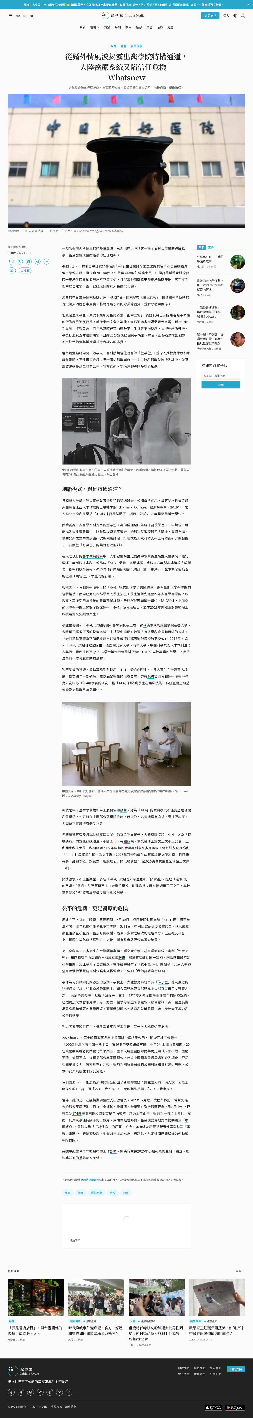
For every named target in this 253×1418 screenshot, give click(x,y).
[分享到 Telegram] (38, 262)
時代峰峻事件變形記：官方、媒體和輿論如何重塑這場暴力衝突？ (95, 1330)
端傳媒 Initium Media (33, 1406)
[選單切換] (98, 27)
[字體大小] (18, 16)
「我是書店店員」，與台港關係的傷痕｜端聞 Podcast (210, 312)
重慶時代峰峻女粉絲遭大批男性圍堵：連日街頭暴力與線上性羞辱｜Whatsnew (156, 1333)
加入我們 (215, 1368)
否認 (185, 1057)
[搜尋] (241, 15)
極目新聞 (139, 919)
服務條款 (71, 1406)
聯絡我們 (200, 1368)
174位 (76, 1113)
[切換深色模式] (234, 15)
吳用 (70, 1339)
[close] (249, 4)
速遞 (126, 1192)
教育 (113, 46)
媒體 (150, 676)
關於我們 (184, 1368)
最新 (201, 247)
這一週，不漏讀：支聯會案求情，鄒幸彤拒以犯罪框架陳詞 (210, 338)
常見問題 (184, 1374)
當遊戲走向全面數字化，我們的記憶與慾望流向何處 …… (210, 285)
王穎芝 (132, 1345)
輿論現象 (136, 46)
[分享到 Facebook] (29, 262)
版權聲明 (200, 1374)
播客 (12, 1321)
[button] (93, 27)
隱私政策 (56, 1406)
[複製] (11, 262)
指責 (79, 341)
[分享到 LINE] (46, 262)
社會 (123, 46)
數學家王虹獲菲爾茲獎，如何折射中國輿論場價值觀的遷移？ (216, 1330)
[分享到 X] (20, 262)
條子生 (163, 981)
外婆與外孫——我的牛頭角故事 (210, 259)
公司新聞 (215, 1374)
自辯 (167, 321)
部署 (113, 1151)
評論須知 (75, 1240)
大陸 (113, 1192)
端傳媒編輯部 (91, 1179)
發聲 (123, 810)
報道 (127, 841)
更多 (211, 247)
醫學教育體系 (92, 556)
